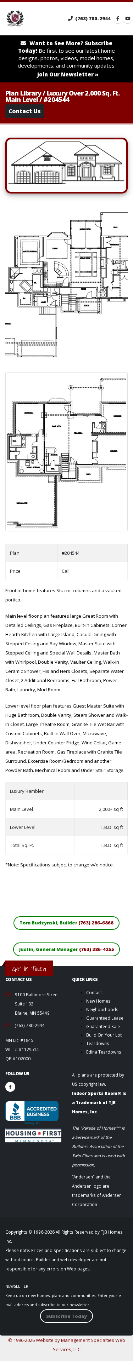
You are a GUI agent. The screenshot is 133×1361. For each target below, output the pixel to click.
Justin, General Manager (66, 949)
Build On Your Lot (104, 1035)
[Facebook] (10, 1087)
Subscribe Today (66, 1316)
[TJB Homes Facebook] (118, 18)
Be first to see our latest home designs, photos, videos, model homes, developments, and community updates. (67, 59)
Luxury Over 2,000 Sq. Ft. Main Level (62, 96)
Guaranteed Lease (104, 1018)
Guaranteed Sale (103, 1026)
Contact (94, 992)
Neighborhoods (102, 1009)
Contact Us (25, 111)
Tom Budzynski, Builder (66, 922)
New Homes (98, 1001)
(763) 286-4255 (96, 949)
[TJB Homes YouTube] (128, 18)
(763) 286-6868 (95, 922)
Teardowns (97, 1043)
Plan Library (23, 93)
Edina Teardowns (103, 1052)
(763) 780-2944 (92, 18)
